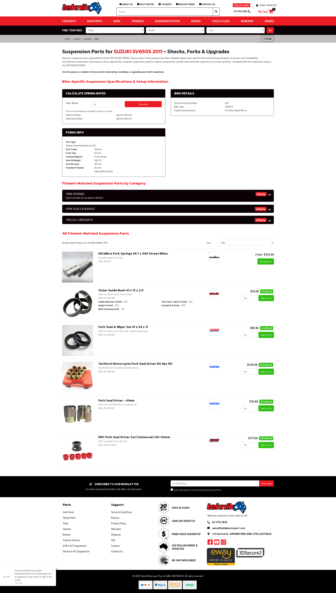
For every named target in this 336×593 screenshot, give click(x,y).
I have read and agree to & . (197, 490)
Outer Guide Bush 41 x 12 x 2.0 (121, 290)
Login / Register (267, 5)
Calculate (143, 104)
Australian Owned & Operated (185, 547)
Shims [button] (116, 21)
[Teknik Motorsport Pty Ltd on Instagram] (223, 543)
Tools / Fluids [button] (221, 21)
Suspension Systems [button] (167, 21)
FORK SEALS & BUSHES (80, 209)
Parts (67, 504)
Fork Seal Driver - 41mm (116, 400)
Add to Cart (266, 298)
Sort (209, 242)
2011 (97, 39)
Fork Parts (68, 512)
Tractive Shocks (71, 540)
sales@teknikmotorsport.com (228, 528)
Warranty (116, 528)
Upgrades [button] (138, 21)
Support (117, 504)
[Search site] (216, 12)
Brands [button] (269, 21)
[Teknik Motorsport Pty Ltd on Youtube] (216, 543)
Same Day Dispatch (183, 520)
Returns (115, 517)
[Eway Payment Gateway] (221, 556)
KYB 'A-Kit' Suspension (74, 545)
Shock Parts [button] (94, 21)
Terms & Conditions (200, 490)
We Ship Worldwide (184, 560)
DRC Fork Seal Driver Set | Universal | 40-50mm (134, 437)
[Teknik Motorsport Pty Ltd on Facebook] (210, 543)
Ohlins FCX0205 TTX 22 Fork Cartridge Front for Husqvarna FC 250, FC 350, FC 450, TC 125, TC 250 (33, 576)
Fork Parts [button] (69, 21)
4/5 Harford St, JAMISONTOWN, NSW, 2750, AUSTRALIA (241, 533)
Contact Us (117, 551)
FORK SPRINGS (84, 195)
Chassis (67, 528)
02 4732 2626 (240, 11)
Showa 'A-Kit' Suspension (76, 551)
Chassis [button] (196, 21)
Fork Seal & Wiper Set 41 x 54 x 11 (123, 326)
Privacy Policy (215, 490)
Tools (65, 523)
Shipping (116, 534)
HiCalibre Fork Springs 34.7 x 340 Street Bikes (133, 253)
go (270, 30)
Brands (66, 534)
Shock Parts (69, 517)
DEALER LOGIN (241, 5)
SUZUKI (77, 39)
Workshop (247, 21)
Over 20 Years (181, 507)
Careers (115, 545)
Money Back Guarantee (186, 534)
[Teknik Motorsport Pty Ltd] (82, 7)
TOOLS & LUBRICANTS (79, 220)
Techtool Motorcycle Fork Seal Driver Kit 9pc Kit (135, 363)
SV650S (87, 39)
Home (67, 39)
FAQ (113, 540)
